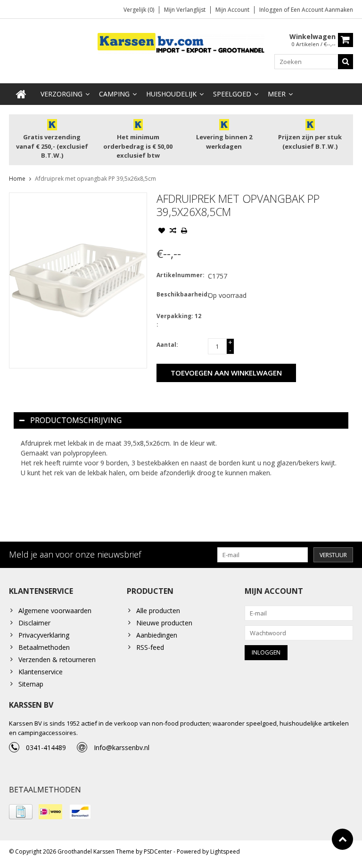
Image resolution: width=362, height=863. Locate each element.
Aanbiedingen (156, 635)
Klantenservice (40, 671)
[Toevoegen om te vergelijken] (173, 231)
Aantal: (167, 345)
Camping (114, 93)
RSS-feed (150, 647)
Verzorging (61, 93)
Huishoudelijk (171, 93)
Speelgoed (232, 93)
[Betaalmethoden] (21, 811)
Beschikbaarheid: (180, 294)
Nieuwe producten (164, 622)
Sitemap (30, 683)
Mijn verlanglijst (185, 10)
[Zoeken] (345, 61)
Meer (277, 93)
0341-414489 (46, 747)
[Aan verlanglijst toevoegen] (161, 231)
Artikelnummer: (180, 275)
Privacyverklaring (43, 635)
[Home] (21, 94)
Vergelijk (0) (138, 10)
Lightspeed (225, 851)
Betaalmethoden (44, 647)
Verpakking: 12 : (178, 320)
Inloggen (271, 10)
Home (17, 179)
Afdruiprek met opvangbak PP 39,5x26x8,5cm (95, 179)
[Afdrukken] (184, 231)
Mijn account (232, 10)
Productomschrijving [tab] (76, 420)
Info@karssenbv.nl (121, 747)
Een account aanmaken (322, 10)
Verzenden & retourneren (57, 659)
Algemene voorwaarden (54, 610)
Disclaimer (34, 622)
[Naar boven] (342, 839)
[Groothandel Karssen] (181, 42)
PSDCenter (158, 851)
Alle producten (158, 610)
